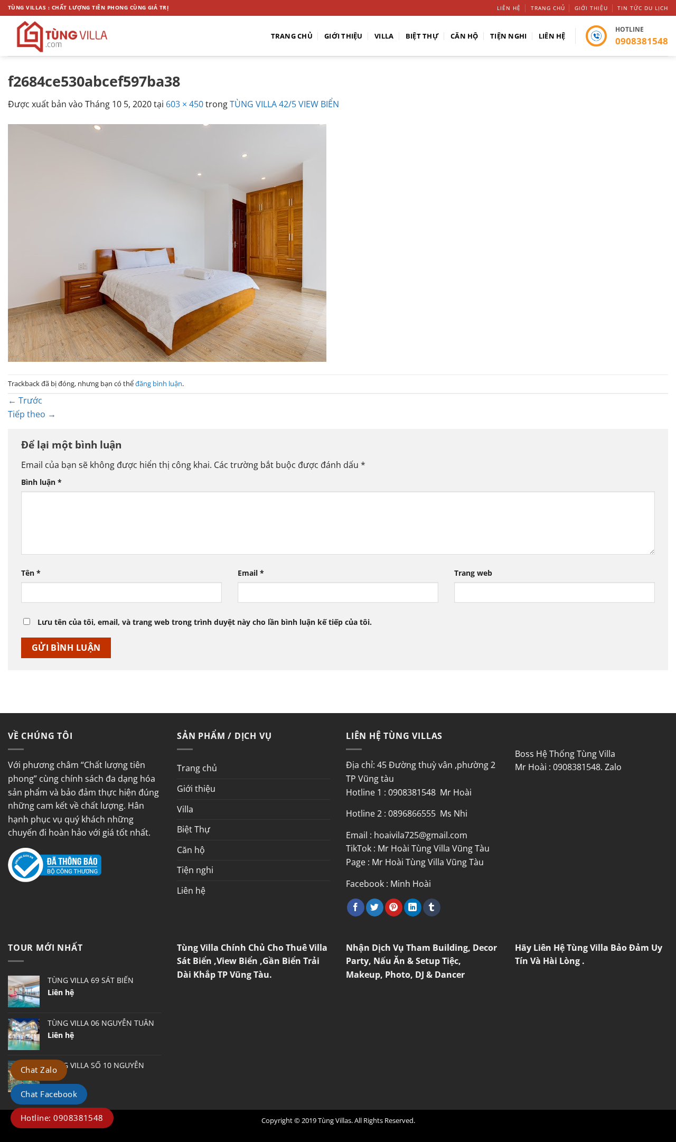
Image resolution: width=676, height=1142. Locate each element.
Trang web (473, 573)
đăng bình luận (158, 383)
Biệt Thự (422, 36)
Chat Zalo (39, 1069)
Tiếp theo (32, 414)
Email (251, 573)
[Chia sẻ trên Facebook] (355, 907)
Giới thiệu (591, 8)
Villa (383, 36)
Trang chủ (548, 8)
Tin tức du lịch (642, 8)
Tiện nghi (508, 36)
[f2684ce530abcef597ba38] (167, 242)
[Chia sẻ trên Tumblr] (431, 907)
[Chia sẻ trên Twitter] (374, 907)
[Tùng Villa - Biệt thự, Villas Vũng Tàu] (86, 36)
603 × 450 (184, 104)
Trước (25, 400)
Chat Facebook (49, 1094)
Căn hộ (464, 36)
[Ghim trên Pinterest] (393, 907)
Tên (31, 573)
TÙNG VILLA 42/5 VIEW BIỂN (284, 104)
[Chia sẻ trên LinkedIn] (412, 907)
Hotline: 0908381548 (62, 1117)
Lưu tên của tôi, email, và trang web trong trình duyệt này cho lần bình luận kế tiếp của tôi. (204, 622)
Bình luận (41, 482)
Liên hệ (509, 8)
